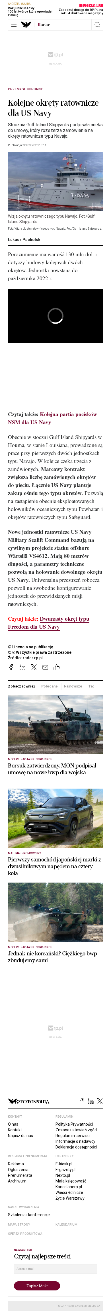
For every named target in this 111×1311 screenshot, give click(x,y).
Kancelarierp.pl (69, 1186)
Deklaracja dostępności (76, 1147)
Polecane (49, 686)
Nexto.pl (63, 1175)
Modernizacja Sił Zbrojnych (30, 759)
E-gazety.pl (65, 1169)
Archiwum (17, 1181)
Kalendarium (66, 1224)
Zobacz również (21, 686)
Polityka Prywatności (74, 1124)
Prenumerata (20, 1175)
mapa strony (19, 1224)
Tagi (92, 686)
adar (44, 25)
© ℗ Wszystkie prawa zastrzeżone (39, 652)
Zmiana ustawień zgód (76, 1130)
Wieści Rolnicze (69, 1192)
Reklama (16, 1164)
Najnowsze (73, 686)
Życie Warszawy (70, 1198)
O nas (13, 1124)
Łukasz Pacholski (25, 239)
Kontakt (15, 1130)
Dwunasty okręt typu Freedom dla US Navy (48, 622)
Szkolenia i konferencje (29, 1214)
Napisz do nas (20, 1135)
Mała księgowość (71, 1181)
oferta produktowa (25, 1234)
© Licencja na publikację (31, 647)
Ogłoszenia (18, 1169)
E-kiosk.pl (64, 1164)
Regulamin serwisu (73, 1135)
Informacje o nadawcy (75, 1141)
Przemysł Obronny (25, 89)
